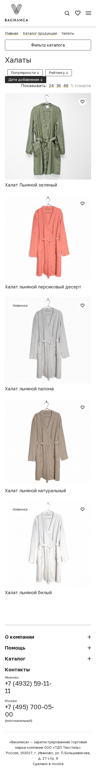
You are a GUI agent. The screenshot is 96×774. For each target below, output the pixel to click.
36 (58, 85)
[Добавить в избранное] (82, 101)
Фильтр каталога (48, 45)
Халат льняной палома (29, 388)
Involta (58, 764)
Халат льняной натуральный (35, 490)
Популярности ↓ (25, 72)
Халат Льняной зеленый (31, 185)
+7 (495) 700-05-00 (29, 713)
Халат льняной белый (28, 592)
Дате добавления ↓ (25, 79)
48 (65, 85)
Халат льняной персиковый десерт (43, 286)
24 (51, 85)
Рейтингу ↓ (58, 72)
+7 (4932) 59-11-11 (28, 687)
